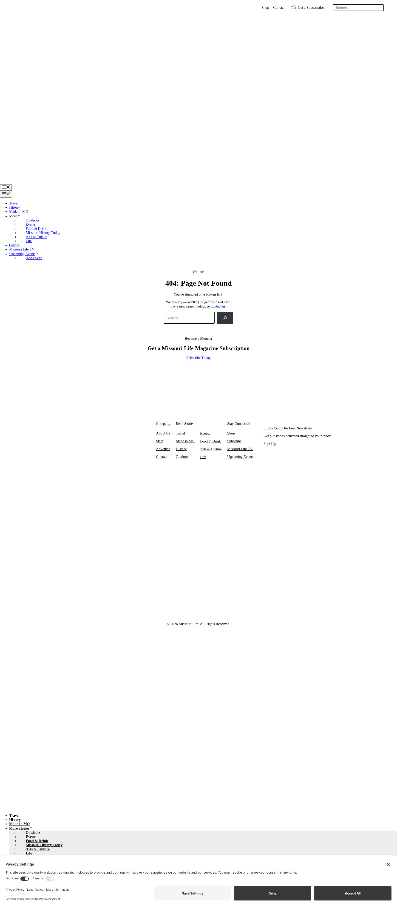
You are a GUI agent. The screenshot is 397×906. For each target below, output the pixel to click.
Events (31, 224)
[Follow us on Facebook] (72, 595)
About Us (163, 433)
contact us (218, 306)
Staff (159, 441)
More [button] (13, 216)
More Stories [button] (19, 828)
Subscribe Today (198, 358)
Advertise (163, 449)
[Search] (388, 7)
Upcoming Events (22, 254)
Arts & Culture (36, 237)
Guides (14, 245)
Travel (13, 203)
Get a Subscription (311, 7)
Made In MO (18, 211)
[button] (19, 216)
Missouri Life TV (22, 249)
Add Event (34, 258)
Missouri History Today (43, 233)
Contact (278, 7)
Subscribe (234, 441)
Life (29, 241)
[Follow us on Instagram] (94, 595)
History (14, 207)
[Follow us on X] (83, 595)
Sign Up (270, 444)
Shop (265, 7)
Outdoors (32, 220)
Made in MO (185, 441)
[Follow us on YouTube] (106, 595)
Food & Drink (36, 228)
